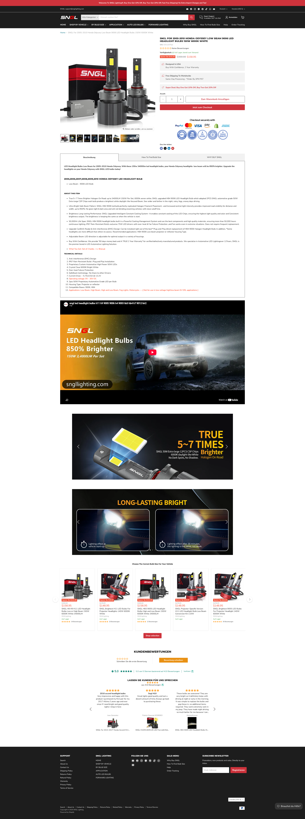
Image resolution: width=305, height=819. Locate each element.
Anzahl (162, 94)
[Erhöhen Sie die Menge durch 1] (181, 99)
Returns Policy (66, 774)
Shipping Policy (66, 771)
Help (226, 24)
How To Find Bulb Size (210, 24)
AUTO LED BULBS (135, 24)
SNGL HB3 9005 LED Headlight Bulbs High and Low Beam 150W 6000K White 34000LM (151, 611)
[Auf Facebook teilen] (161, 148)
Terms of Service (66, 788)
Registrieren (238, 770)
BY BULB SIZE (98, 24)
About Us (64, 764)
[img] (152, 682)
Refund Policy (65, 777)
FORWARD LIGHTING (158, 24)
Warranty (64, 781)
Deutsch (222, 9)
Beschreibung (89, 157)
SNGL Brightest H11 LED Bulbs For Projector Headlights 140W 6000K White (114, 611)
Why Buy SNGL (190, 24)
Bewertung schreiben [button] (173, 660)
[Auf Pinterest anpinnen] (172, 148)
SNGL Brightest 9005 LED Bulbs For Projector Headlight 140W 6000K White (227, 611)
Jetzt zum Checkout (202, 107)
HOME (63, 24)
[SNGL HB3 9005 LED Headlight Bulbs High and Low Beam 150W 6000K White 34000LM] (192, 723)
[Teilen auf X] (165, 148)
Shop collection (152, 635)
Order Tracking (238, 24)
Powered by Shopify (67, 812)
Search (63, 760)
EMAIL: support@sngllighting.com (72, 9)
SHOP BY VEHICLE (78, 24)
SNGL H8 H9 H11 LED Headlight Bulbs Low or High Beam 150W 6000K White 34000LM (76, 611)
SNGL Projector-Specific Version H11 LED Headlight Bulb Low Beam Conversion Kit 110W (190, 611)
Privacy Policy (65, 784)
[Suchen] (191, 17)
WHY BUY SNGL (214, 157)
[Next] (249, 599)
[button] (231, 17)
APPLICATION (116, 24)
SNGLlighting (66, 616)
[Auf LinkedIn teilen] (169, 148)
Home (62, 33)
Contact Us (64, 767)
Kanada (237, 9)
